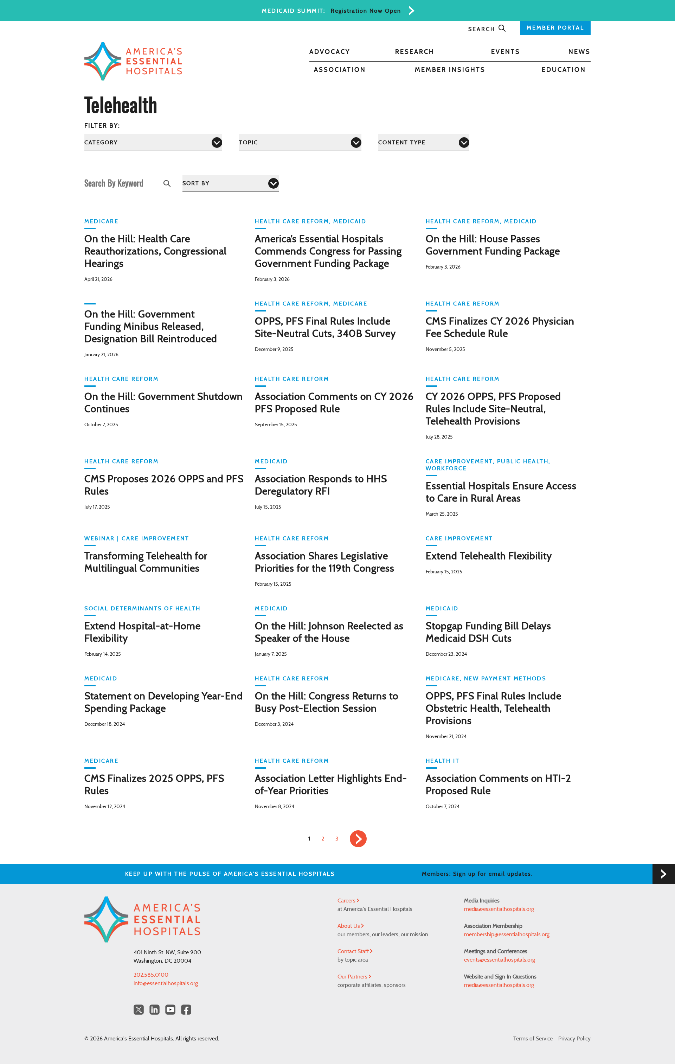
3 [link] (337, 839)
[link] (358, 838)
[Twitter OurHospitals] (139, 1010)
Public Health (523, 461)
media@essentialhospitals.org (499, 909)
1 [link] (309, 839)
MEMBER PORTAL (555, 28)
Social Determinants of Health (142, 608)
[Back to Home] (133, 61)
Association (340, 70)
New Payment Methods (505, 678)
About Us (349, 926)
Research (415, 52)
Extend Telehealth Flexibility (489, 556)
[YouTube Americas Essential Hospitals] (170, 1010)
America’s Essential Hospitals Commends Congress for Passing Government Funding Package (328, 251)
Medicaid (349, 221)
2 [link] (322, 839)
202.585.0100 (151, 975)
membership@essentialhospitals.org (506, 934)
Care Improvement (459, 461)
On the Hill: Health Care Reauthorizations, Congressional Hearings (155, 251)
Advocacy (329, 52)
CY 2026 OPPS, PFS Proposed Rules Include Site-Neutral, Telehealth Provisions (493, 409)
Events (505, 52)
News (579, 52)
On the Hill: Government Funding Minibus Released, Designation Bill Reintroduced (150, 327)
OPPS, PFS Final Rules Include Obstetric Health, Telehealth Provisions (493, 709)
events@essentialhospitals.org (499, 960)
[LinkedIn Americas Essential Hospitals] (154, 1010)
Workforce (446, 468)
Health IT (443, 761)
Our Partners (353, 977)
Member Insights (450, 70)
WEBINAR (99, 538)
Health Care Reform (292, 221)
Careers (347, 901)
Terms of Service (533, 1038)
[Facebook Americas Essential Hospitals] (186, 1010)
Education (564, 70)
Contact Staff (354, 951)
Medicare (101, 221)
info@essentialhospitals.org (166, 983)
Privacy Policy (574, 1038)
